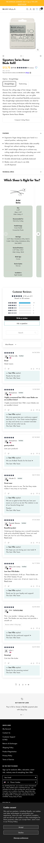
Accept (21, 827)
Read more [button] (8, 538)
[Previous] (3, 56)
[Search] (27, 9)
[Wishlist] (37, 9)
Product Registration (10, 751)
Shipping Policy (8, 747)
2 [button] (19, 685)
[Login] (31, 9)
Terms (20, 796)
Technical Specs (8, 172)
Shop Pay (23, 709)
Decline (20, 832)
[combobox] (6, 782)
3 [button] (22, 685)
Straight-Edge (9, 84)
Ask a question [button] (22, 323)
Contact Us (6, 733)
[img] (9, 353)
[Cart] (40, 9)
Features (6, 133)
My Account (7, 729)
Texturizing (23, 84)
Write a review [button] (22, 318)
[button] (22, 68)
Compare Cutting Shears (22, 120)
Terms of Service (8, 759)
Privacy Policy (13, 821)
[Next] (40, 56)
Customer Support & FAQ (9, 738)
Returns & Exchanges (10, 743)
